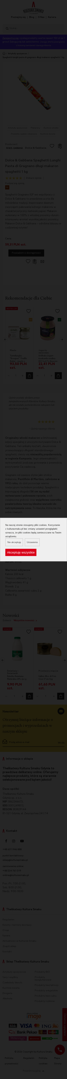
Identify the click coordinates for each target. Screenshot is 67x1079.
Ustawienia (32, 542)
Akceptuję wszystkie (21, 552)
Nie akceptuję (14, 542)
